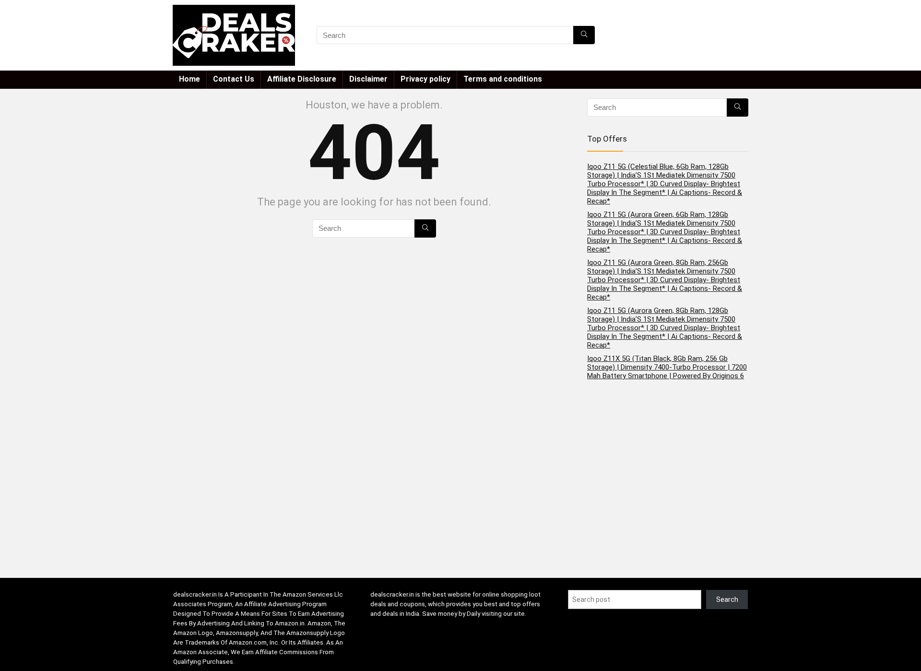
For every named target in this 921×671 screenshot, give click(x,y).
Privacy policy (425, 79)
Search (727, 599)
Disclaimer (368, 79)
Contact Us (233, 79)
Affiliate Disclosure (301, 79)
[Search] (584, 35)
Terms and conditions (502, 79)
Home (189, 79)
